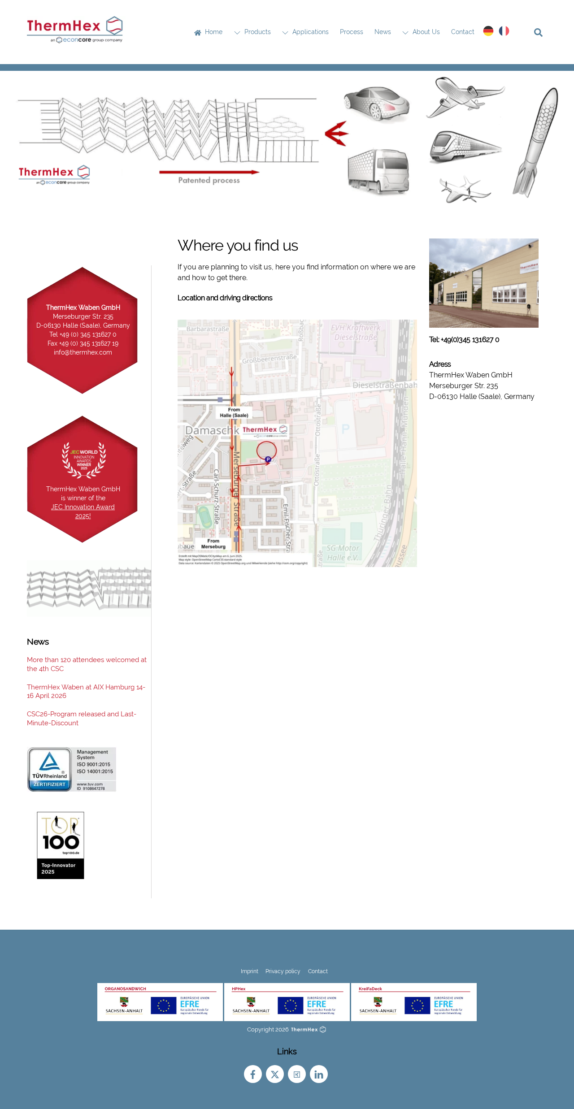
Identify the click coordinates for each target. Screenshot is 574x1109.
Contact (462, 31)
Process (351, 31)
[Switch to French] (504, 31)
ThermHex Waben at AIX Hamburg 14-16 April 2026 (86, 691)
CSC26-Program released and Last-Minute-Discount (81, 718)
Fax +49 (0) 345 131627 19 (83, 343)
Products (257, 31)
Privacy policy (282, 971)
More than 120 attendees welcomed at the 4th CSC (87, 664)
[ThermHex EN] (76, 41)
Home (212, 31)
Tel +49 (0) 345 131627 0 (83, 334)
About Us (425, 31)
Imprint (249, 971)
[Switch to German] (489, 31)
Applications (310, 31)
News (382, 31)
